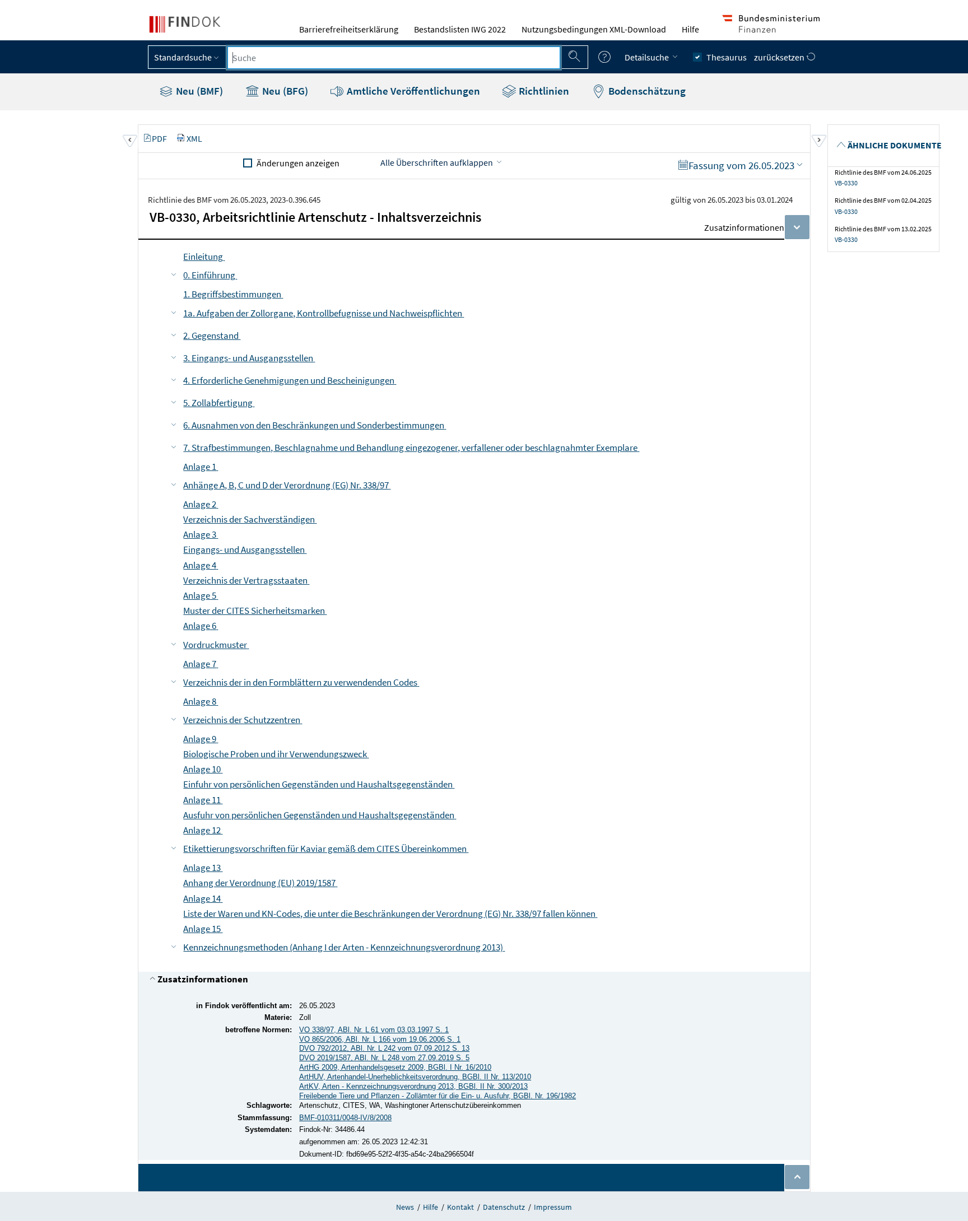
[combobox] (393, 57)
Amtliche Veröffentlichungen (412, 90)
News (405, 1207)
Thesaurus (726, 57)
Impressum (553, 1207)
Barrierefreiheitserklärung (348, 29)
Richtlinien (542, 90)
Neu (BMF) (198, 90)
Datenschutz (504, 1207)
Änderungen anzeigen (298, 163)
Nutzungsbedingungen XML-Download (594, 29)
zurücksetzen (780, 57)
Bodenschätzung (646, 90)
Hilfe (690, 29)
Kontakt (460, 1207)
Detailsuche (648, 57)
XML (194, 138)
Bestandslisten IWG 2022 (460, 29)
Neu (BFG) (284, 90)
